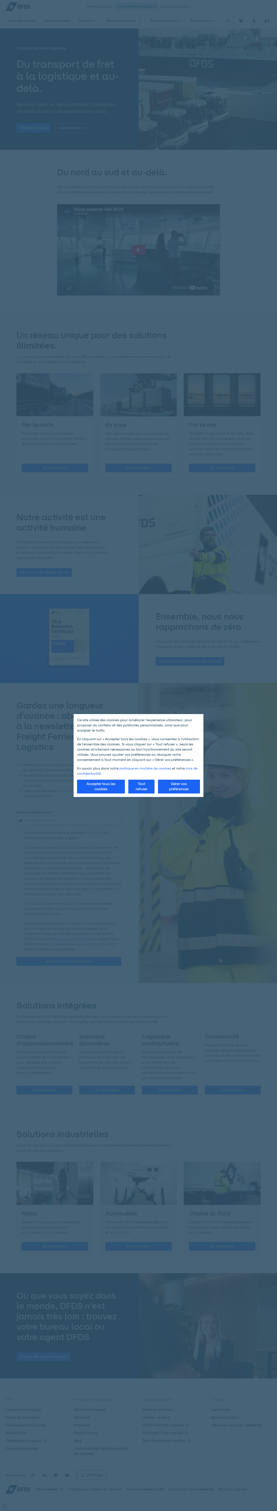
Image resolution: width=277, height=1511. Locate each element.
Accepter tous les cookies (101, 786)
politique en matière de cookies (145, 768)
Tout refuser (141, 786)
